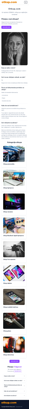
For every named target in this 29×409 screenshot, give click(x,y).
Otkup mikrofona (8, 355)
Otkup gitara (7, 331)
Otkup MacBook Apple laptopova (13, 235)
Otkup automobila (8, 164)
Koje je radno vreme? (9, 376)
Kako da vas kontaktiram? (10, 391)
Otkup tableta (7, 283)
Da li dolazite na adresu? (10, 395)
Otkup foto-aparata (9, 259)
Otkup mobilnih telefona (10, 307)
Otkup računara (8, 212)
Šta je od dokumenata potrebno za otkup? (13, 385)
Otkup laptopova (8, 188)
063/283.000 (6, 27)
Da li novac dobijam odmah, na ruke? (13, 380)
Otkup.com (12, 406)
